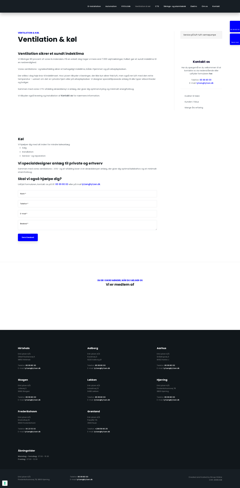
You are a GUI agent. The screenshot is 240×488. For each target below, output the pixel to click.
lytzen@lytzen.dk (205, 83)
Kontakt (216, 6)
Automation (111, 6)
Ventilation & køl (142, 6)
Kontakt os (67, 95)
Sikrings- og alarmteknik (175, 6)
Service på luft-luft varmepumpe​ (199, 34)
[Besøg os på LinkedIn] (28, 441)
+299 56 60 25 (101, 428)
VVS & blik (125, 6)
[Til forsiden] (22, 6)
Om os (205, 6)
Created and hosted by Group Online (205, 477)
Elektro (194, 6)
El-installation (94, 6)
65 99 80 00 (205, 79)
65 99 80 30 (31, 365)
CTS (157, 6)
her (210, 73)
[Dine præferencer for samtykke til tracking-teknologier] (5, 483)
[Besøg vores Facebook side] (20, 441)
